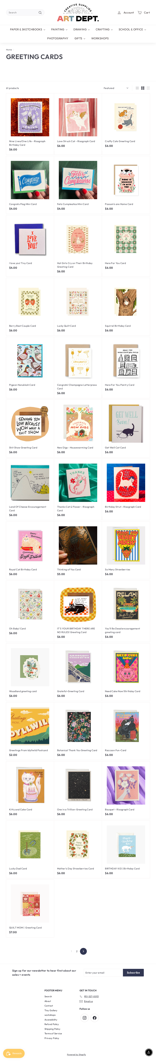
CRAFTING (103, 29)
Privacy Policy (51, 1038)
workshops (50, 1014)
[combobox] (25, 12)
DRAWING (80, 29)
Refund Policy (51, 1024)
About (47, 1001)
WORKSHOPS (100, 38)
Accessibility (50, 1019)
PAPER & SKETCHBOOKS (26, 29)
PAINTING (58, 29)
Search (48, 996)
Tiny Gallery (50, 1010)
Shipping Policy (52, 1028)
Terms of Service (53, 1033)
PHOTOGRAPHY (57, 38)
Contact (48, 1005)
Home (9, 49)
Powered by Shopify (76, 1054)
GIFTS (78, 38)
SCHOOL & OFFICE (131, 29)
